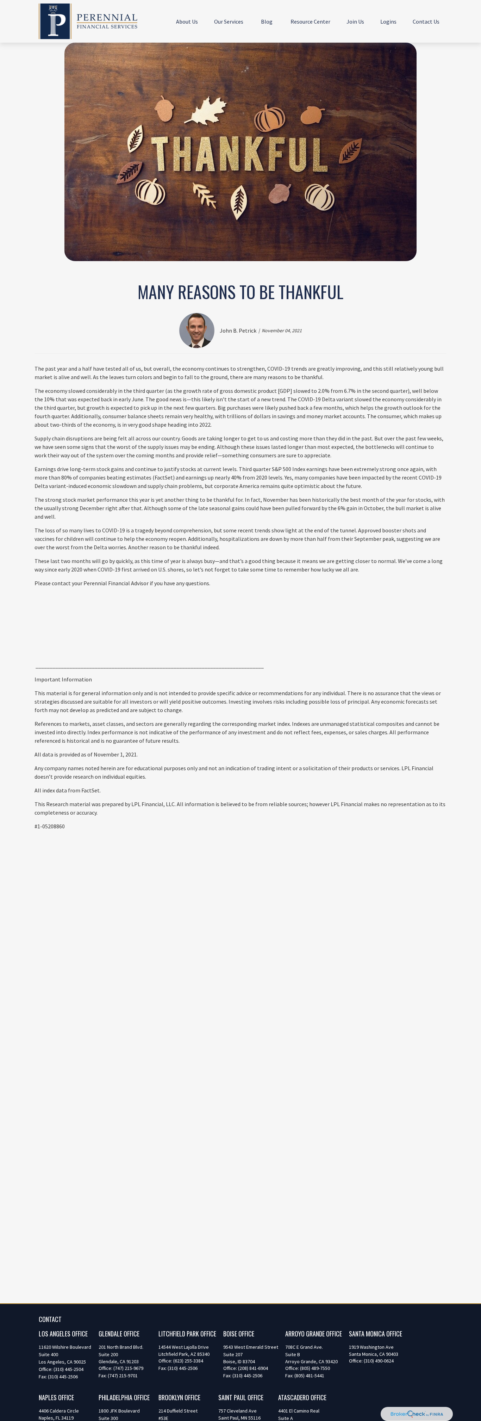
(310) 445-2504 (68, 1369)
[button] (187, 21)
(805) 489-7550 (315, 1368)
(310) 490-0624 (379, 1361)
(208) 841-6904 (253, 1368)
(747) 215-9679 (128, 1368)
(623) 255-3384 (188, 1361)
